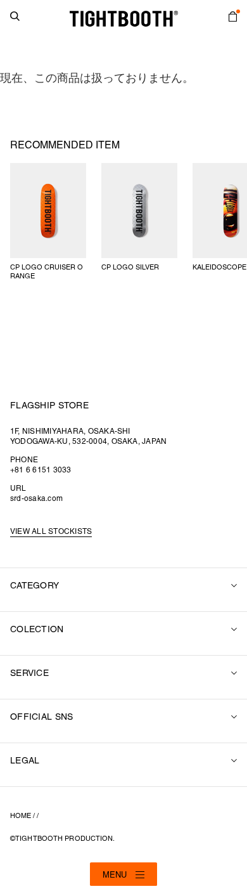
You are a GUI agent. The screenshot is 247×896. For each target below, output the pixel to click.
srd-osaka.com (36, 498)
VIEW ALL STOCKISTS (51, 531)
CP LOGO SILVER (130, 267)
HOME (20, 816)
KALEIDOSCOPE (219, 267)
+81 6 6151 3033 (41, 470)
